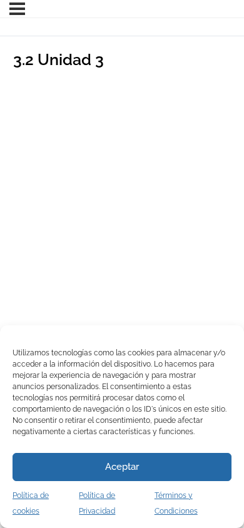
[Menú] (17, 9)
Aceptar (122, 466)
